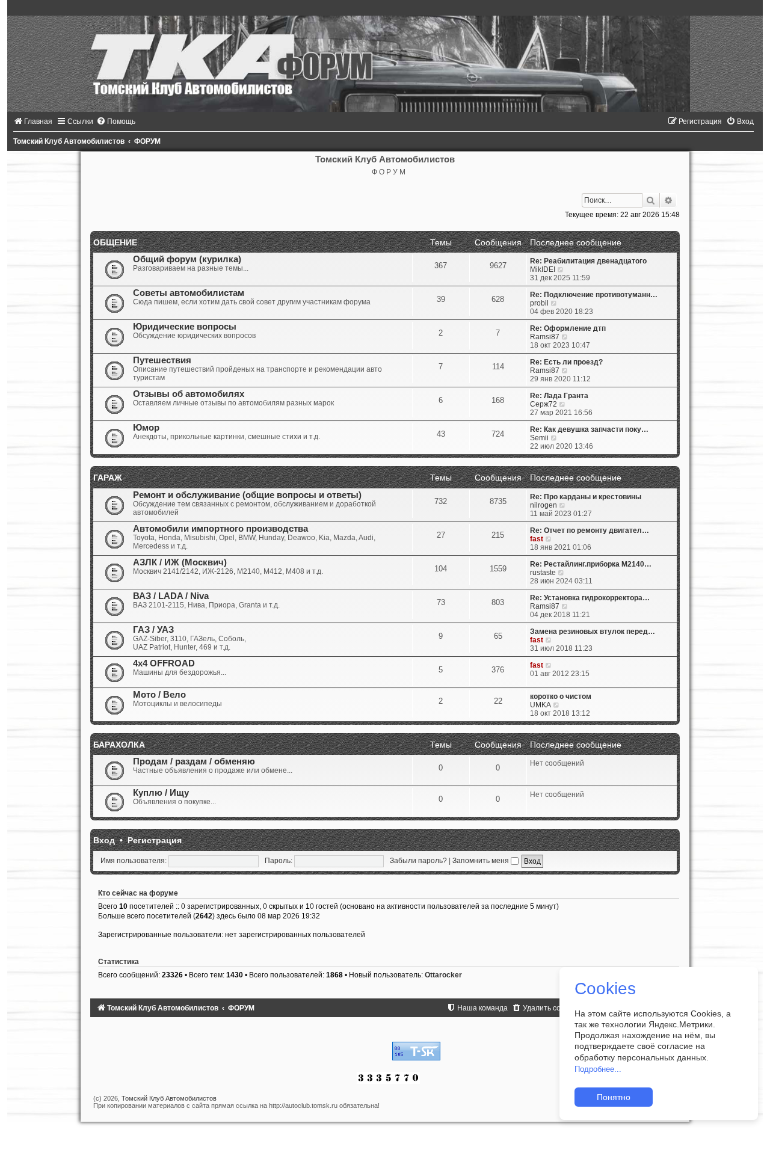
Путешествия (162, 360)
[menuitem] (32, 121)
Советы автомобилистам (188, 293)
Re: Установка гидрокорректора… (590, 598)
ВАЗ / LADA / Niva (171, 596)
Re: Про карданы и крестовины (585, 497)
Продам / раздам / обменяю (194, 761)
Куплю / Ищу (161, 793)
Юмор (146, 427)
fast (536, 539)
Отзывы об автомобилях (188, 394)
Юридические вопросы (184, 326)
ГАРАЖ (107, 477)
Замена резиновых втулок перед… (592, 631)
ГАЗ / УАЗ (153, 630)
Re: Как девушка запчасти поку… (589, 429)
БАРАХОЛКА (119, 744)
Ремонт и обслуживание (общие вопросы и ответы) (247, 495)
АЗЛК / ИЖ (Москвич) (180, 562)
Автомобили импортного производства (220, 528)
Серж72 (543, 404)
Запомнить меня (481, 860)
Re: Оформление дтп (568, 328)
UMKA (540, 705)
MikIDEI (542, 269)
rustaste (543, 572)
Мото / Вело (159, 695)
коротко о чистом (560, 696)
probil (539, 303)
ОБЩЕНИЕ (115, 242)
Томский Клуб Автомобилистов (169, 1098)
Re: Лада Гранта (559, 396)
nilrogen (543, 505)
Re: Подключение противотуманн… (594, 295)
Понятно (613, 1097)
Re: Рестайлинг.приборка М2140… (590, 564)
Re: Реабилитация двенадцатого (588, 261)
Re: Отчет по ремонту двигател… (589, 530)
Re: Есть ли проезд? (566, 362)
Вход (104, 840)
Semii (539, 438)
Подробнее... (597, 1069)
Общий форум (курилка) (187, 259)
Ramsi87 (544, 337)
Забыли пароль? (418, 860)
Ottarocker (443, 975)
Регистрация (155, 840)
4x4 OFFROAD (164, 663)
